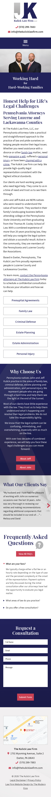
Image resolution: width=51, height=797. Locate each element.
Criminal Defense (25, 322)
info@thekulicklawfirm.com (27, 31)
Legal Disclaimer (18, 780)
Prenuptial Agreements (25, 300)
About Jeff (25, 458)
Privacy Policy (34, 780)
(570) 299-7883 (27, 27)
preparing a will (17, 156)
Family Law (25, 311)
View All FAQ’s (25, 553)
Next (48, 505)
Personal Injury (26, 354)
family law (26, 152)
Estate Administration (25, 343)
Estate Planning (25, 332)
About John (25, 467)
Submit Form (25, 697)
